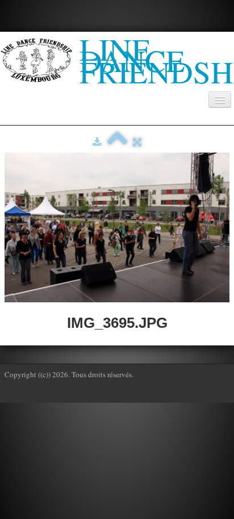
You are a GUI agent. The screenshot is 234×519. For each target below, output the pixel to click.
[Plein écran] (137, 142)
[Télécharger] (97, 142)
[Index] (117, 142)
